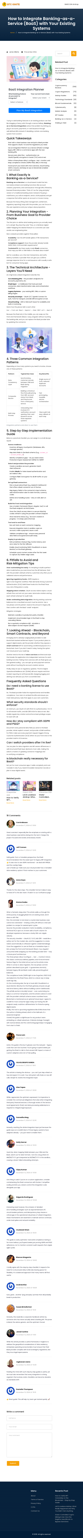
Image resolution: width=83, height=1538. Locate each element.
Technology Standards (65, 99)
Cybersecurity (65, 107)
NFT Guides (65, 115)
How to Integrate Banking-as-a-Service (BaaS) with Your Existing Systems (65, 70)
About (33, 1496)
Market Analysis (65, 111)
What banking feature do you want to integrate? (17, 96)
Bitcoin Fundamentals (65, 103)
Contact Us (35, 1511)
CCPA (33, 1507)
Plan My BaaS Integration (29, 110)
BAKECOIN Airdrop (71, 4)
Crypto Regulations (65, 92)
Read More (10, 803)
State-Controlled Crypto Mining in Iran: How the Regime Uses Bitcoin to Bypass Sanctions (45, 796)
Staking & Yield (65, 123)
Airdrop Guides (65, 95)
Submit (13, 1463)
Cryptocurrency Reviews (65, 86)
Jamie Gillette (14, 52)
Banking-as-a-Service (65, 119)
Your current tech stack (40, 94)
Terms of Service (37, 1499)
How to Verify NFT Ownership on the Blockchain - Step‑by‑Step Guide (13, 799)
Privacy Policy (36, 1503)
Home (12, 33)
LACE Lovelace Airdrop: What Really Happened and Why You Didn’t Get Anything (29, 796)
